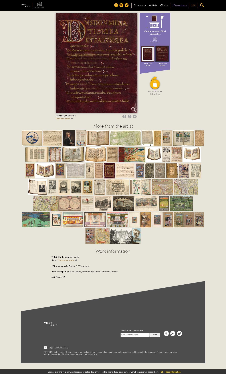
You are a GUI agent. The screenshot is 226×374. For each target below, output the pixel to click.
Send (155, 335)
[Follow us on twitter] (127, 6)
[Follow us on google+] (121, 6)
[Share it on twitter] (135, 117)
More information (173, 372)
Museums (140, 5)
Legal (51, 347)
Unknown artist (63, 118)
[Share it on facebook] (124, 117)
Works (164, 5)
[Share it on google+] (130, 117)
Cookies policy (61, 347)
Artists (153, 5)
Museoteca (179, 5)
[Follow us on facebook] (116, 6)
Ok (162, 372)
